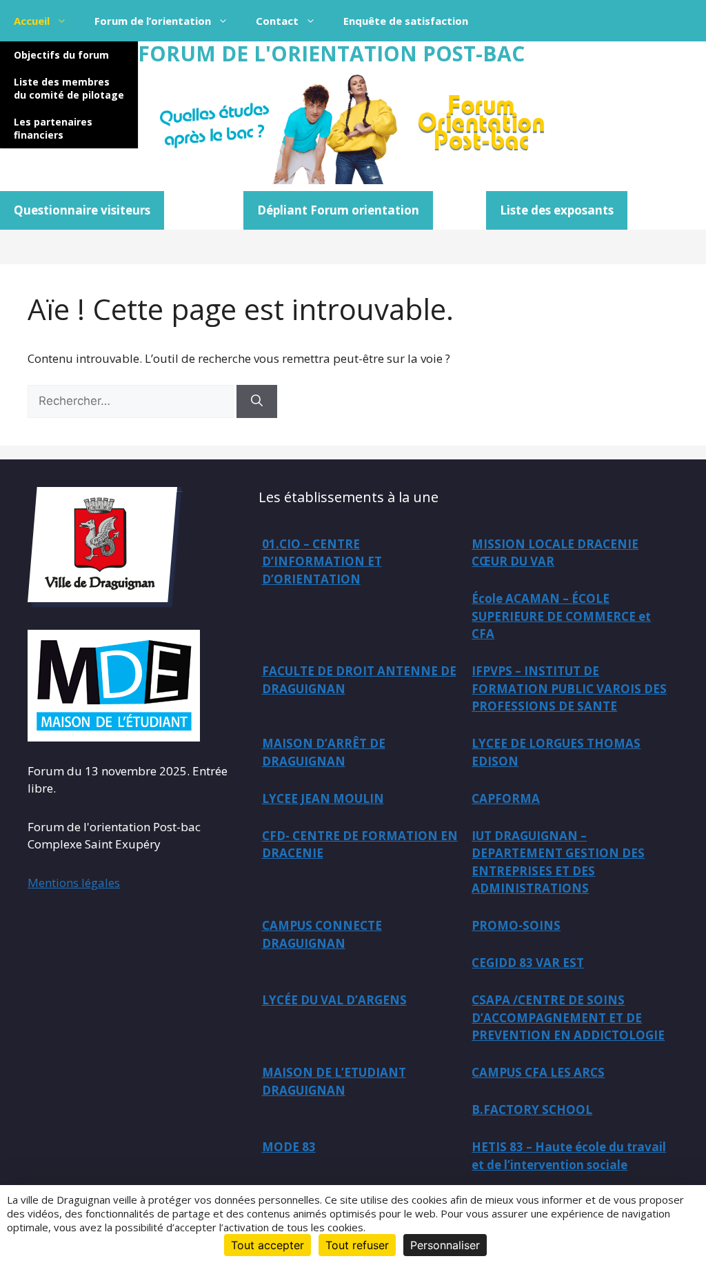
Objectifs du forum (61, 54)
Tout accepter (267, 1245)
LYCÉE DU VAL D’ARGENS (334, 1000)
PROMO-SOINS (516, 925)
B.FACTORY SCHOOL (532, 1109)
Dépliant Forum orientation (338, 210)
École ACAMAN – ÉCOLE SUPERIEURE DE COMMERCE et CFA (561, 616)
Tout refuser (357, 1245)
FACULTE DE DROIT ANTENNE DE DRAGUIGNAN (359, 680)
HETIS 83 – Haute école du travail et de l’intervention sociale (569, 1156)
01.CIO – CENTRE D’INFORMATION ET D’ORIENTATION (322, 561)
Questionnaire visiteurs (82, 210)
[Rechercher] (256, 401)
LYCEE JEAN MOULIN (323, 798)
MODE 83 (289, 1147)
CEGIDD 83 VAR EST (528, 963)
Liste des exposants (557, 210)
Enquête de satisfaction (405, 21)
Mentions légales (74, 883)
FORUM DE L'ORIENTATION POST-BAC (331, 53)
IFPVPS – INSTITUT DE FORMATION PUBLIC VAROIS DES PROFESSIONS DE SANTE (569, 688)
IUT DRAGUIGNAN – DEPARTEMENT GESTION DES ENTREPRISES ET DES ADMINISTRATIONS (558, 862)
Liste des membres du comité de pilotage (69, 88)
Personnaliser (445, 1245)
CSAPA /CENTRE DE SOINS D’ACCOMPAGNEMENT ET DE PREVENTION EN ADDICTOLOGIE (568, 1017)
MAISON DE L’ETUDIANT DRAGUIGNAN (334, 1081)
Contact (277, 21)
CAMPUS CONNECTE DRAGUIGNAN (322, 934)
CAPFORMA (506, 798)
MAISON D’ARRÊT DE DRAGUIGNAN (323, 752)
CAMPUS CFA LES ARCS (538, 1072)
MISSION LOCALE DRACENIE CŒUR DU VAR (555, 553)
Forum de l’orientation (152, 21)
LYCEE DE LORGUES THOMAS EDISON (556, 752)
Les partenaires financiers (53, 128)
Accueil (32, 21)
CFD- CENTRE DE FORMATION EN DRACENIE (360, 845)
